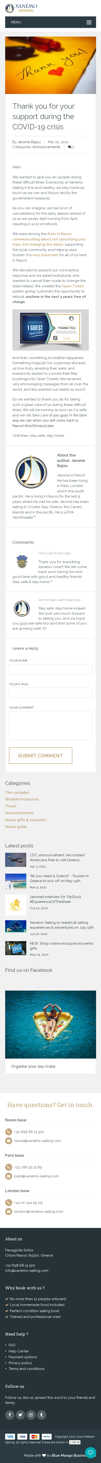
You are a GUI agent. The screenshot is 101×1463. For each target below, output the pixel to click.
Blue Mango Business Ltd (74, 1455)
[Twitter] (20, 1415)
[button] (90, 1452)
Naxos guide (16, 827)
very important (45, 255)
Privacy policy (20, 1363)
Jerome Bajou (29, 142)
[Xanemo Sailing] (22, 8)
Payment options (23, 1357)
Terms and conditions (26, 1369)
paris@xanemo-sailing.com (36, 1176)
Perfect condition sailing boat (34, 1311)
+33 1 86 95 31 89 (28, 1167)
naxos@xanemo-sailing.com (37, 1141)
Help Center (19, 1351)
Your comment (21, 707)
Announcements (46, 147)
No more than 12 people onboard (38, 1299)
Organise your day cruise (33, 1066)
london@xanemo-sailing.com (38, 1211)
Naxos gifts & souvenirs (26, 820)
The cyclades (17, 792)
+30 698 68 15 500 (29, 1132)
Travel (10, 806)
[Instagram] (31, 1415)
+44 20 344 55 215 (28, 1203)
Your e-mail (19, 684)
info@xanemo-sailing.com (26, 1270)
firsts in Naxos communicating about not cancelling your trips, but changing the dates (49, 239)
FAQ (12, 1345)
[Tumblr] (41, 1415)
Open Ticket (73, 286)
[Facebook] (10, 1415)
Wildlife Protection (22, 799)
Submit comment (40, 756)
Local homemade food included (37, 1305)
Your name (18, 660)
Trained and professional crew (35, 1317)
